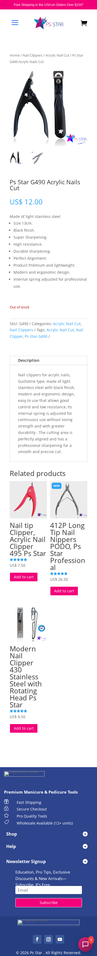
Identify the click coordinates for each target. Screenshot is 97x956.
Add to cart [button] (24, 576)
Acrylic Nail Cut (57, 55)
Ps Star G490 (36, 336)
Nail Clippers (33, 55)
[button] (85, 944)
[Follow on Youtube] (60, 939)
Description (28, 360)
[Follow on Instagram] (48, 939)
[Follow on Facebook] (37, 939)
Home (15, 55)
